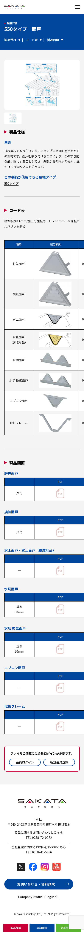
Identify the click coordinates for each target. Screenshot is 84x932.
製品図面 (53, 40)
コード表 (32, 40)
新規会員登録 (59, 762)
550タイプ (11, 183)
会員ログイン (25, 762)
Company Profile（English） (38, 897)
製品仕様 (10, 40)
